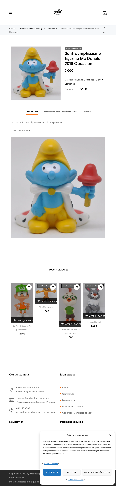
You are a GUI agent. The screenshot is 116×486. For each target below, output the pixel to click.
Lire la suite (53, 287)
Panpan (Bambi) (94, 322)
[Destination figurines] (58, 12)
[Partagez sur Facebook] (77, 89)
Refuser (71, 472)
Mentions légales (17, 481)
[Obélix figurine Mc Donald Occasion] (104, 32)
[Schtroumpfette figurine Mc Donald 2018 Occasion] (104, 27)
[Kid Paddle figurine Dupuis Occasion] (22, 303)
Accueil (12, 28)
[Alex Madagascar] (46, 293)
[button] (110, 435)
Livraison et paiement (73, 406)
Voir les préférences (97, 472)
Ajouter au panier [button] (29, 287)
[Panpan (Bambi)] (94, 301)
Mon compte (68, 400)
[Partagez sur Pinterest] (86, 89)
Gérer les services (51, 464)
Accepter (52, 472)
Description (32, 111)
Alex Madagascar (46, 307)
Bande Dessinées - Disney (31, 28)
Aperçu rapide (25, 320)
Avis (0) (87, 111)
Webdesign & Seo (38, 473)
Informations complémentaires (61, 111)
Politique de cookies (75, 480)
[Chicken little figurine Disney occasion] (70, 305)
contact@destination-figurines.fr (33, 397)
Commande (68, 393)
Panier (65, 387)
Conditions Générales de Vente (78, 412)
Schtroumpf (52, 28)
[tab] (32, 111)
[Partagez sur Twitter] (81, 89)
